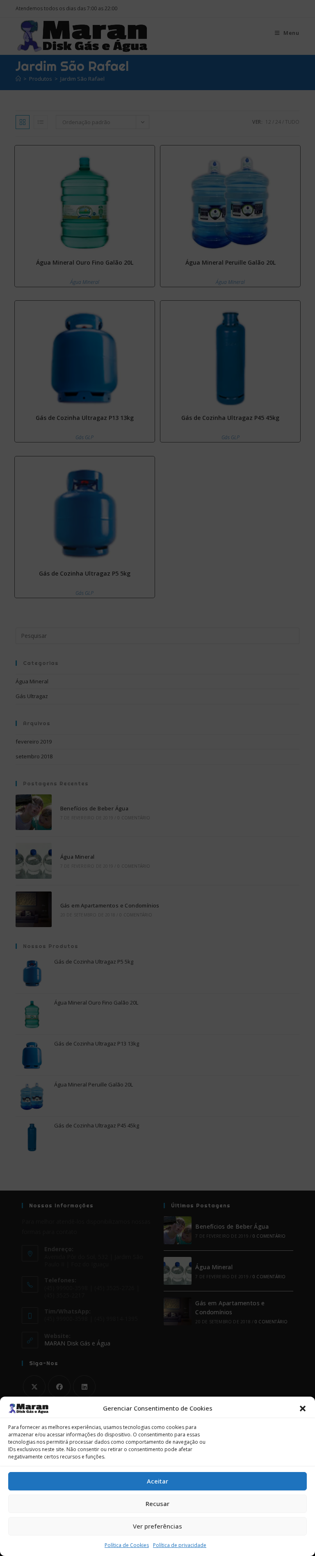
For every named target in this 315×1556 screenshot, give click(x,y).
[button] (303, 1408)
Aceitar (157, 1481)
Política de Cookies (127, 1545)
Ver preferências (157, 1526)
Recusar (157, 1503)
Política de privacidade (179, 1545)
